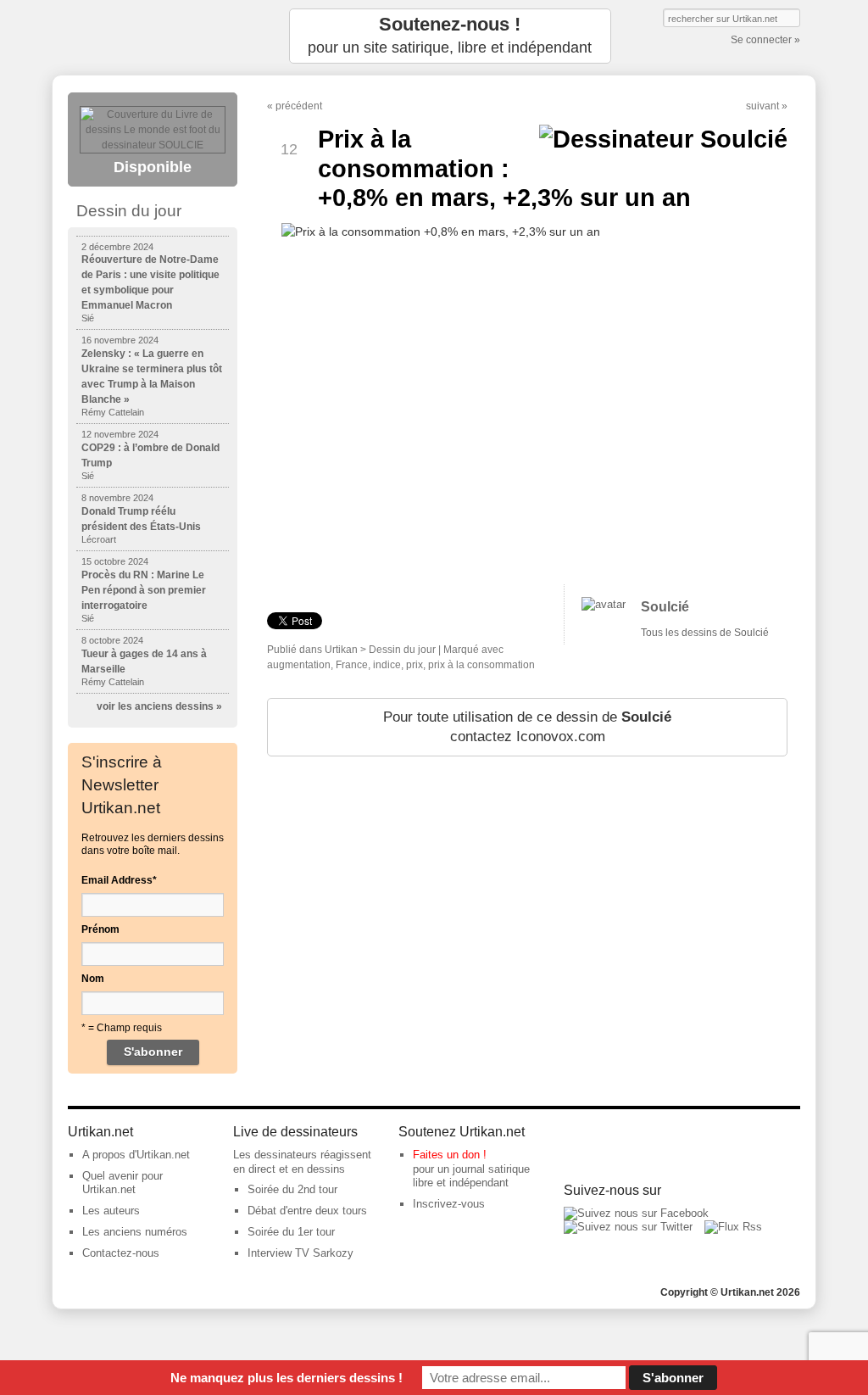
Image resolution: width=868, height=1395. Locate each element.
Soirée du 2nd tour (292, 1189)
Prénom (100, 929)
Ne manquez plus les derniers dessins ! (286, 1377)
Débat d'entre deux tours (307, 1210)
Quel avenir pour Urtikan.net (122, 1183)
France (352, 665)
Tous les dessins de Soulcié (705, 633)
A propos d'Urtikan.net (136, 1154)
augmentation (299, 665)
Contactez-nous (120, 1253)
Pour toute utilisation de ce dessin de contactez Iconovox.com (527, 727)
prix (414, 665)
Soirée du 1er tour (291, 1231)
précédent (298, 106)
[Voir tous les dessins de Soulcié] (603, 604)
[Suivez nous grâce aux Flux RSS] (733, 1226)
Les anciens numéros (134, 1231)
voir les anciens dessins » (159, 706)
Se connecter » (765, 40)
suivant (762, 106)
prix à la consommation (481, 665)
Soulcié (665, 607)
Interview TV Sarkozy (300, 1253)
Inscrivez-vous (449, 1203)
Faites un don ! (450, 1154)
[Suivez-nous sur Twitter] (628, 1226)
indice (387, 665)
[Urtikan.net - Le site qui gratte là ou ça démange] (152, 36)
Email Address (119, 880)
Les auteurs (111, 1210)
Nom (92, 979)
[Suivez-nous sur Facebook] (636, 1213)
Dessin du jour (402, 650)
